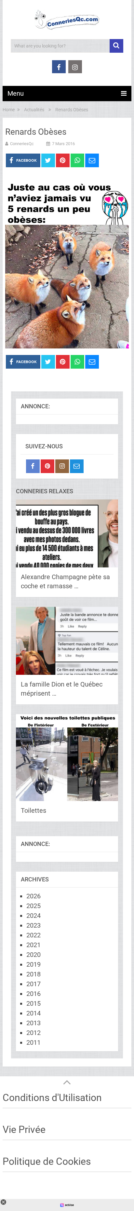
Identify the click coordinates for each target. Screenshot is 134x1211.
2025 (33, 906)
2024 (33, 915)
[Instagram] (62, 466)
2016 (33, 994)
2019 (33, 964)
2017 (33, 984)
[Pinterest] (47, 466)
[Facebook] (33, 466)
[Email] (77, 466)
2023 (33, 925)
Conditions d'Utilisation (52, 1097)
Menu (15, 93)
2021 (33, 945)
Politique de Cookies (47, 1161)
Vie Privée (24, 1129)
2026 (33, 896)
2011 (33, 1042)
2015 (33, 1003)
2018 (33, 974)
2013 (33, 1023)
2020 (33, 955)
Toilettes (33, 810)
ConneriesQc (22, 143)
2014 (33, 1013)
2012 (33, 1033)
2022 (33, 935)
